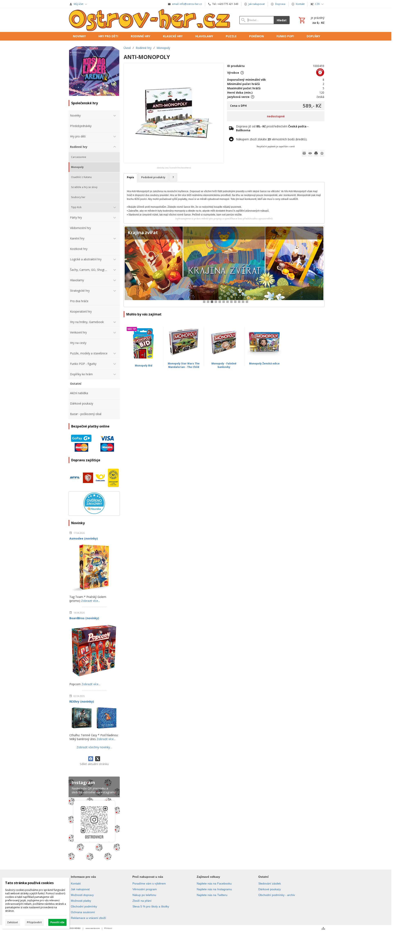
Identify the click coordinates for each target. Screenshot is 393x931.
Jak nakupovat (80, 889)
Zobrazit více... (90, 601)
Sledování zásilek (269, 883)
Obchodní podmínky (84, 906)
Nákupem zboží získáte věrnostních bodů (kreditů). (271, 139)
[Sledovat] (310, 153)
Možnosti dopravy (82, 895)
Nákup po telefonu (144, 895)
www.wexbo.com (93, 928)
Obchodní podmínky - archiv (276, 895)
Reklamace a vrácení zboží (88, 918)
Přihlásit (108, 928)
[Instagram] (94, 819)
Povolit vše (57, 922)
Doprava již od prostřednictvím (272, 128)
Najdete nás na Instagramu (214, 889)
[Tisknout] (316, 153)
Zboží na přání (141, 900)
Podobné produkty (153, 177)
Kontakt (76, 883)
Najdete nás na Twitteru (212, 895)
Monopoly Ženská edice (264, 363)
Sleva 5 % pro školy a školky (150, 906)
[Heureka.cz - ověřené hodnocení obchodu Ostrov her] (94, 513)
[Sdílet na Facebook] (90, 758)
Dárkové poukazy (269, 889)
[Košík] (311, 20)
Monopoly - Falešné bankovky (223, 365)
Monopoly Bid (143, 365)
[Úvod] (150, 20)
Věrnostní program (144, 889)
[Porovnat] (304, 153)
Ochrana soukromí (83, 912)
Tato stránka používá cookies (29, 883)
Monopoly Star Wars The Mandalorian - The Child (184, 365)
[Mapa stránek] (323, 928)
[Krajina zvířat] (224, 266)
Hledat (282, 20)
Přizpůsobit (34, 922)
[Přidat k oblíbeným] (322, 153)
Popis (130, 177)
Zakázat (12, 922)
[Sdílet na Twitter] (97, 758)
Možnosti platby (81, 900)
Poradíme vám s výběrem (149, 883)
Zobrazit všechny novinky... (94, 747)
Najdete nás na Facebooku (214, 883)
